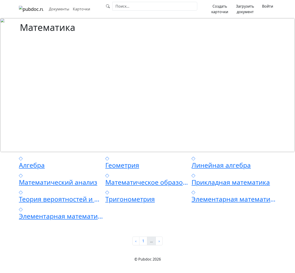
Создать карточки (219, 9)
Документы (59, 9)
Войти (267, 6)
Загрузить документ (245, 9)
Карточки (81, 9)
